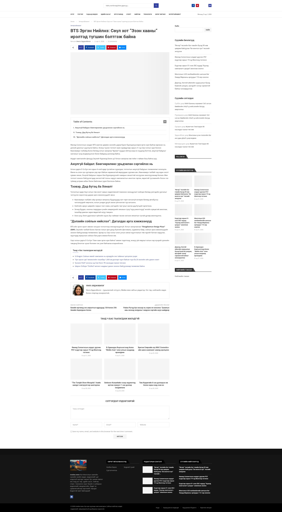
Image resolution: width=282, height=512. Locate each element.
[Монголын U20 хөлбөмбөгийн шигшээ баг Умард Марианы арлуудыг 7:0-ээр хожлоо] (203, 210)
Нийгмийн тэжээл (182, 276)
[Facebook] (193, 5)
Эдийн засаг (106, 14)
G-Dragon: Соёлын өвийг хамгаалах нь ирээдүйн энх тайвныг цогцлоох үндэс (106, 256)
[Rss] (205, 5)
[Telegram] (201, 5)
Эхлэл (72, 21)
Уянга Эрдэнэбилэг (83, 41)
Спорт (128, 14)
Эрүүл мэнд (118, 14)
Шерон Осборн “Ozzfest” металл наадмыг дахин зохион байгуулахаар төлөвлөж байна (110, 266)
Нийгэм (137, 14)
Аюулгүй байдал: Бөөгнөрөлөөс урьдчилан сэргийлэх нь (100, 128)
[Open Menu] (210, 5)
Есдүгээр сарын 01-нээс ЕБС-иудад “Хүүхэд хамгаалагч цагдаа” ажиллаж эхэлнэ (182, 222)
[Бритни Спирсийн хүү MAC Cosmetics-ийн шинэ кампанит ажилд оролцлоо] (153, 333)
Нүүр (72, 14)
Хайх (177, 26)
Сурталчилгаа (111, 470)
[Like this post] (81, 47)
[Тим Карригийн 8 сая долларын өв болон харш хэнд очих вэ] (153, 369)
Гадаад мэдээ (91, 14)
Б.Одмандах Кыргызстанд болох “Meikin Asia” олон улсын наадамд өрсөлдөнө (120, 349)
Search (156, 5)
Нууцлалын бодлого (189, 508)
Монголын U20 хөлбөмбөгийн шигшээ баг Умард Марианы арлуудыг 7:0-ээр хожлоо (202, 222)
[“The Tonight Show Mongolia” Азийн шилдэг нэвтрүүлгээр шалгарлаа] (86, 369)
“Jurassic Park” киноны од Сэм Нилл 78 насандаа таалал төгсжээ (100, 263)
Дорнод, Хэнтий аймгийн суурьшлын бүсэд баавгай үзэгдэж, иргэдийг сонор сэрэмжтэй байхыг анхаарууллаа (192, 86)
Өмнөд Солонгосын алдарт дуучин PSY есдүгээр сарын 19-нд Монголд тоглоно (86, 349)
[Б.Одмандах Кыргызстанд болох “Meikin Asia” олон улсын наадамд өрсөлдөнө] (120, 333)
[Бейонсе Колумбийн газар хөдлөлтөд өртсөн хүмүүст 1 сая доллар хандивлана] (120, 369)
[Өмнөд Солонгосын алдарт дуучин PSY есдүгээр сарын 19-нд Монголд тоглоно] (86, 333)
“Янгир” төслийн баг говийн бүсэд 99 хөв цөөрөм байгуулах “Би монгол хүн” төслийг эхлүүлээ (192, 48)
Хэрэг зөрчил (160, 14)
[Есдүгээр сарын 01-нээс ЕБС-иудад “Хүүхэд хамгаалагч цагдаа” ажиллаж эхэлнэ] (183, 210)
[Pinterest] (197, 5)
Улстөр (80, 14)
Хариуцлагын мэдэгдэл (171, 508)
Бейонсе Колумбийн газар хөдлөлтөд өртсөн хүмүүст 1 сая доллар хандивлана (119, 385)
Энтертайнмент (175, 14)
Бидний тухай (129, 467)
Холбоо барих (111, 467)
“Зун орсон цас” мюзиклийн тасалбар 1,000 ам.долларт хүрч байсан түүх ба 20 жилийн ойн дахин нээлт (117, 259)
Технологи (148, 14)
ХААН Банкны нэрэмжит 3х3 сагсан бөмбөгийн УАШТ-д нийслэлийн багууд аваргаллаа (193, 106)
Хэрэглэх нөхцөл (206, 508)
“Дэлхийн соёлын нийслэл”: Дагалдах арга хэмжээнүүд (100, 137)
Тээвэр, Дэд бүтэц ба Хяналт (88, 132)
